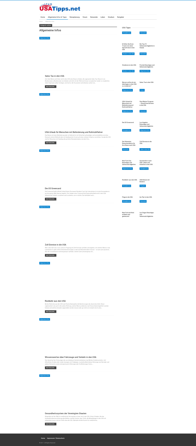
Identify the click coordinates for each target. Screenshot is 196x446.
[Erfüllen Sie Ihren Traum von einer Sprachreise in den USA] (129, 37)
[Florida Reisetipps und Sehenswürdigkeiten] (147, 57)
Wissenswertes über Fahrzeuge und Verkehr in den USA (70, 357)
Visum (85, 17)
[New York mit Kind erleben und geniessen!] (129, 205)
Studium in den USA (128, 53)
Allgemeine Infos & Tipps (57, 17)
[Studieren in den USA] (129, 57)
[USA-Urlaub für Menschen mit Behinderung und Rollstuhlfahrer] (78, 114)
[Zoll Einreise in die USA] (78, 227)
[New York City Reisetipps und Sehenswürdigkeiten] (129, 153)
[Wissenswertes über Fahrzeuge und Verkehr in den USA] (78, 339)
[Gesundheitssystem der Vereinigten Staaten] (78, 395)
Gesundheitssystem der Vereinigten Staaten (65, 413)
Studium (111, 17)
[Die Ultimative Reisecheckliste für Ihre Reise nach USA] (129, 134)
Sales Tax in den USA (54, 76)
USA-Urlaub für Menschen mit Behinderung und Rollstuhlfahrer (74, 132)
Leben (103, 17)
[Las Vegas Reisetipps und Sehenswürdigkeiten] (147, 205)
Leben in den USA (145, 149)
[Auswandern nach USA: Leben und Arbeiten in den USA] (147, 153)
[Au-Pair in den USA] (147, 190)
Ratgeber (120, 17)
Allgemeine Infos (44, 38)
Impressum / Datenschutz (56, 438)
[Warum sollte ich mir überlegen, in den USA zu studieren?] (129, 75)
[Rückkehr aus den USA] (78, 283)
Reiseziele (94, 17)
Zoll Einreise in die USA (55, 244)
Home (43, 17)
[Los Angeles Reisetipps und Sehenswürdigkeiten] (147, 115)
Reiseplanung (75, 17)
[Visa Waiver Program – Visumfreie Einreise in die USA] (147, 94)
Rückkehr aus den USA (55, 301)
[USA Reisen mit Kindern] (147, 172)
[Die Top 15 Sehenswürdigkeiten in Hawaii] (147, 37)
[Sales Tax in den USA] (78, 58)
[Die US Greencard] (78, 170)
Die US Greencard (53, 188)
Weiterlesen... (50, 86)
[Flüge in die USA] (129, 190)
